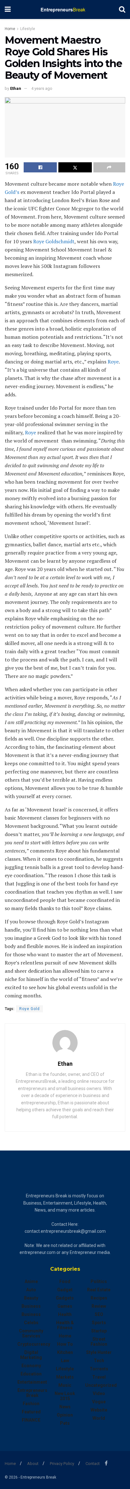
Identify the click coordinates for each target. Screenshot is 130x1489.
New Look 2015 (65, 1396)
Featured (31, 1411)
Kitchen (65, 1352)
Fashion (31, 1403)
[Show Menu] (8, 9)
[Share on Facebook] (40, 167)
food (64, 1281)
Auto (31, 1289)
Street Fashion (99, 1342)
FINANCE (31, 1420)
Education (31, 1373)
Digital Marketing (31, 1355)
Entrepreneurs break (32, 1393)
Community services (31, 1333)
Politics (99, 1281)
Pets (65, 1423)
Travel (99, 1377)
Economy (31, 1365)
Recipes (99, 1297)
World (98, 1418)
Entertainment (32, 1382)
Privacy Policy (62, 1463)
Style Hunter (99, 1352)
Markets (65, 1377)
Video (99, 1393)
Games (64, 1306)
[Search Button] (122, 9)
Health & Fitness (65, 1325)
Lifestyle (27, 29)
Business (31, 1306)
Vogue (99, 1401)
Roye (113, 361)
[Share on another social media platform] (109, 167)
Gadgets (65, 1297)
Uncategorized (101, 1385)
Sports (99, 1322)
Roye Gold (29, 1009)
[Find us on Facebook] (106, 1463)
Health (65, 1314)
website (99, 1409)
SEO (99, 1314)
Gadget (65, 1289)
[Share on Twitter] (75, 167)
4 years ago (41, 88)
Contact (93, 1463)
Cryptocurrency (33, 1344)
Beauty (31, 1297)
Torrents (99, 1368)
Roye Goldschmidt (53, 241)
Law (65, 1360)
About (32, 1463)
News (65, 1406)
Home (10, 29)
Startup (99, 1330)
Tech (99, 1360)
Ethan (15, 88)
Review (99, 1306)
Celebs (31, 1322)
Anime (31, 1281)
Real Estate (98, 1289)
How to (65, 1344)
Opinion (65, 1415)
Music (64, 1385)
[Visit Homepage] (65, 9)
